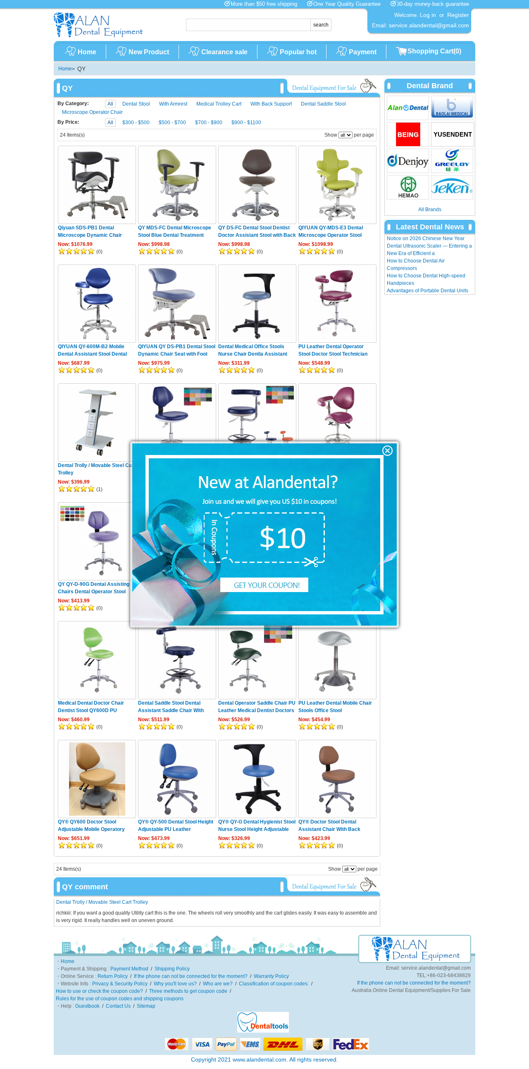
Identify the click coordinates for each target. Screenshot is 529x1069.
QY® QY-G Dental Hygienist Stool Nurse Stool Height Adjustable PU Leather (256, 829)
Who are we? (218, 984)
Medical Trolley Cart (218, 104)
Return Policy (113, 976)
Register (458, 15)
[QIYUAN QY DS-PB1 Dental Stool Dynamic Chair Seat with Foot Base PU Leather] (177, 303)
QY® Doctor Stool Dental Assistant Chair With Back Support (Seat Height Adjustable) (336, 829)
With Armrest (173, 104)
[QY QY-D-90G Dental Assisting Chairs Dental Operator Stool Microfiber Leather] (96, 541)
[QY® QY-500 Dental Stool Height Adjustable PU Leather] (177, 779)
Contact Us (118, 1006)
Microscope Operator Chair (92, 112)
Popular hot (298, 51)
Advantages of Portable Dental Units (427, 291)
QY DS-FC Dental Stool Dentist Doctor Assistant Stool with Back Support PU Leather (257, 235)
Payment (362, 51)
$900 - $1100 (246, 122)
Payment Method (129, 969)
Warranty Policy (271, 976)
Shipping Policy (172, 969)
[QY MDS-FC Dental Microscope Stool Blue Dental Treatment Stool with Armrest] (177, 185)
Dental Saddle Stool (323, 104)
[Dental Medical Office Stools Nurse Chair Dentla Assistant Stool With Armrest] (257, 303)
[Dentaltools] (263, 1031)
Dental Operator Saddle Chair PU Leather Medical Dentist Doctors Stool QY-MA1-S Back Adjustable (256, 710)
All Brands (429, 209)
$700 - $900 (208, 122)
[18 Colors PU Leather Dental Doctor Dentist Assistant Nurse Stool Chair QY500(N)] (257, 422)
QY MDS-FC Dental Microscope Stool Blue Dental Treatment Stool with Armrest (174, 235)
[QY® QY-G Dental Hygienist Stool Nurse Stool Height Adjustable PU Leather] (257, 779)
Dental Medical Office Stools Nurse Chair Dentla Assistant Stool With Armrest (252, 354)
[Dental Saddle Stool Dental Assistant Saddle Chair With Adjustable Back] (177, 660)
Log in (428, 15)
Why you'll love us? (175, 984)
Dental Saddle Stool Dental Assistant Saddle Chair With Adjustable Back (171, 710)
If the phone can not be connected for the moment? (191, 976)
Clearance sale (224, 51)
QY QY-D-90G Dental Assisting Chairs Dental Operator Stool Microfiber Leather (93, 591)
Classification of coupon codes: (274, 984)
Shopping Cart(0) (434, 51)
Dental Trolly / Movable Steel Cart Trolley (102, 902)
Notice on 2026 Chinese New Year (426, 238)
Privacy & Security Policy (120, 984)
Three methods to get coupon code (188, 991)
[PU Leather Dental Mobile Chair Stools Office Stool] (337, 660)
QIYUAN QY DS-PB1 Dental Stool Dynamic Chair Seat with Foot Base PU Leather (176, 354)
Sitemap (146, 1006)
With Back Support (271, 104)
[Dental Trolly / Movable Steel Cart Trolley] (96, 422)
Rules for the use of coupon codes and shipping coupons (119, 999)
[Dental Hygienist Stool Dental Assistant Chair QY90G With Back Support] (177, 422)
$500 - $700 (172, 122)
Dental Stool (136, 104)
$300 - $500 (136, 122)
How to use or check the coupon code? (99, 991)
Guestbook (87, 1006)
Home (87, 51)
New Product (149, 51)
